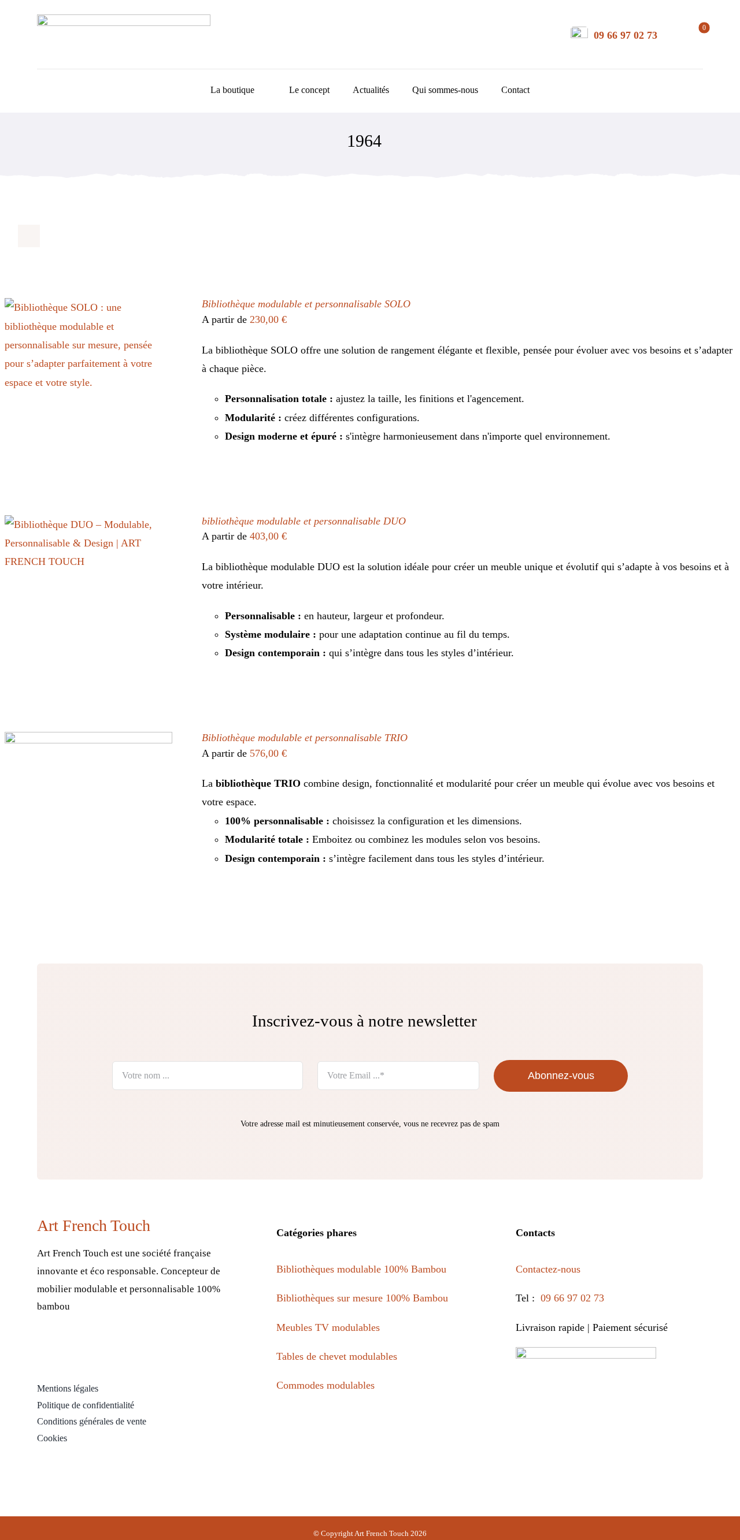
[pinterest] (118, 1348)
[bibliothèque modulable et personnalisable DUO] (89, 524)
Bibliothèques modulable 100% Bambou (361, 1269)
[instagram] (93, 1348)
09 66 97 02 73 (625, 35)
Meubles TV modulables (328, 1327)
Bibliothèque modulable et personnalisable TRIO (305, 737)
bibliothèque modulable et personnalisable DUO (304, 521)
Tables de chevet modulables (336, 1356)
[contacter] (579, 32)
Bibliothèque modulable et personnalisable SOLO (306, 304)
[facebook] (68, 1348)
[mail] (168, 1348)
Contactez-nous (549, 1269)
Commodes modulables (325, 1385)
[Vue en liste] (51, 236)
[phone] (192, 1348)
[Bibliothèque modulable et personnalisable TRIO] (89, 741)
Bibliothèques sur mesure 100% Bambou (362, 1298)
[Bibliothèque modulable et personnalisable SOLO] (89, 307)
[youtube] (143, 1348)
